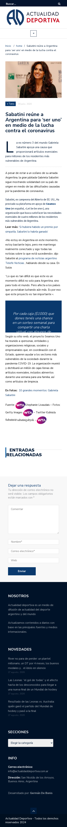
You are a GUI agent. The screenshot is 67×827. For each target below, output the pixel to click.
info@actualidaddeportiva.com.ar (28, 771)
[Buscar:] (16, 3)
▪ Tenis (10, 104)
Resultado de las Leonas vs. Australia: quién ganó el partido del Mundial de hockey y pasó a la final (31, 706)
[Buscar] (59, 3)
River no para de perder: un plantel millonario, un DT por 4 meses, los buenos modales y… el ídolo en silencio (33, 663)
